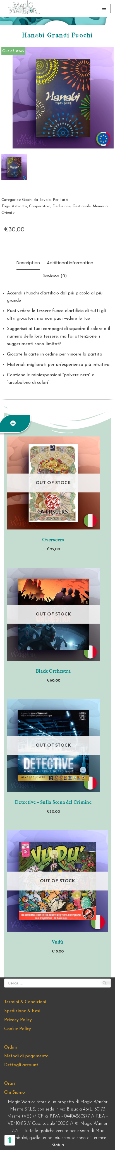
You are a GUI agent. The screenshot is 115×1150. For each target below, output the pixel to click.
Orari (9, 1083)
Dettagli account (21, 1065)
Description (28, 263)
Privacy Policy (18, 1020)
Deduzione (61, 206)
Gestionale (82, 206)
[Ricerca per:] (57, 983)
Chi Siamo (14, 1092)
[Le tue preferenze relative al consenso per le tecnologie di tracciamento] (9, 1140)
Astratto (19, 206)
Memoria (100, 206)
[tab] (28, 263)
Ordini (10, 1047)
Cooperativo (40, 206)
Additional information (70, 263)
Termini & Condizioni (25, 1002)
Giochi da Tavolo (36, 200)
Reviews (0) (55, 276)
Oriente (8, 213)
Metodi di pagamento (26, 1056)
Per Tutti (60, 200)
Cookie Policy (17, 1029)
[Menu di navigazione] (104, 8)
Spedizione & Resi (22, 1011)
